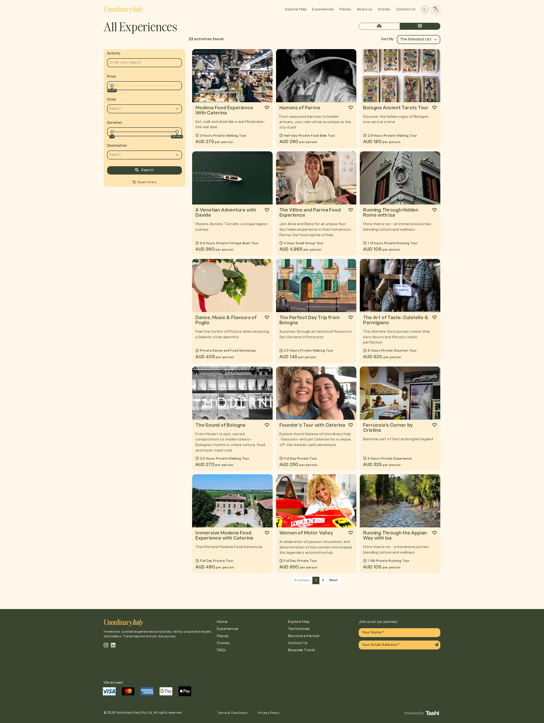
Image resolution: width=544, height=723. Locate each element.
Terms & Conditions (232, 713)
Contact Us (406, 9)
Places (345, 9)
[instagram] (106, 645)
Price (111, 76)
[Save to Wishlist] (267, 107)
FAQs (221, 650)
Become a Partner (304, 636)
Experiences (323, 9)
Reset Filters (146, 182)
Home (222, 622)
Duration (114, 123)
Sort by (387, 39)
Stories (384, 9)
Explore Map (296, 9)
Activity (113, 53)
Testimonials (299, 629)
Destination (117, 146)
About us (364, 9)
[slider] (112, 85)
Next (333, 580)
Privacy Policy (268, 713)
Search (147, 170)
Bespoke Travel (301, 650)
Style (111, 99)
